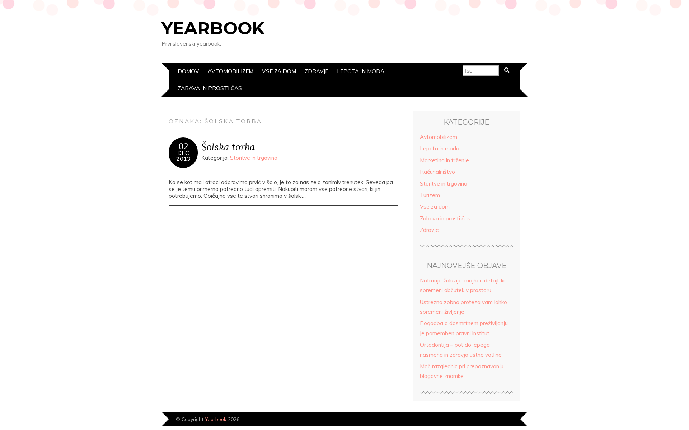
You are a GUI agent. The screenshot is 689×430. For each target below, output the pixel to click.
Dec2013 (183, 155)
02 (183, 146)
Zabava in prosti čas (210, 88)
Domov (188, 71)
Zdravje (316, 71)
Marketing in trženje (444, 160)
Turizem (430, 195)
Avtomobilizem (230, 71)
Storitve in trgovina (253, 157)
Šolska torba (228, 146)
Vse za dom (279, 71)
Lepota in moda (360, 71)
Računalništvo (437, 171)
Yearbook (212, 28)
